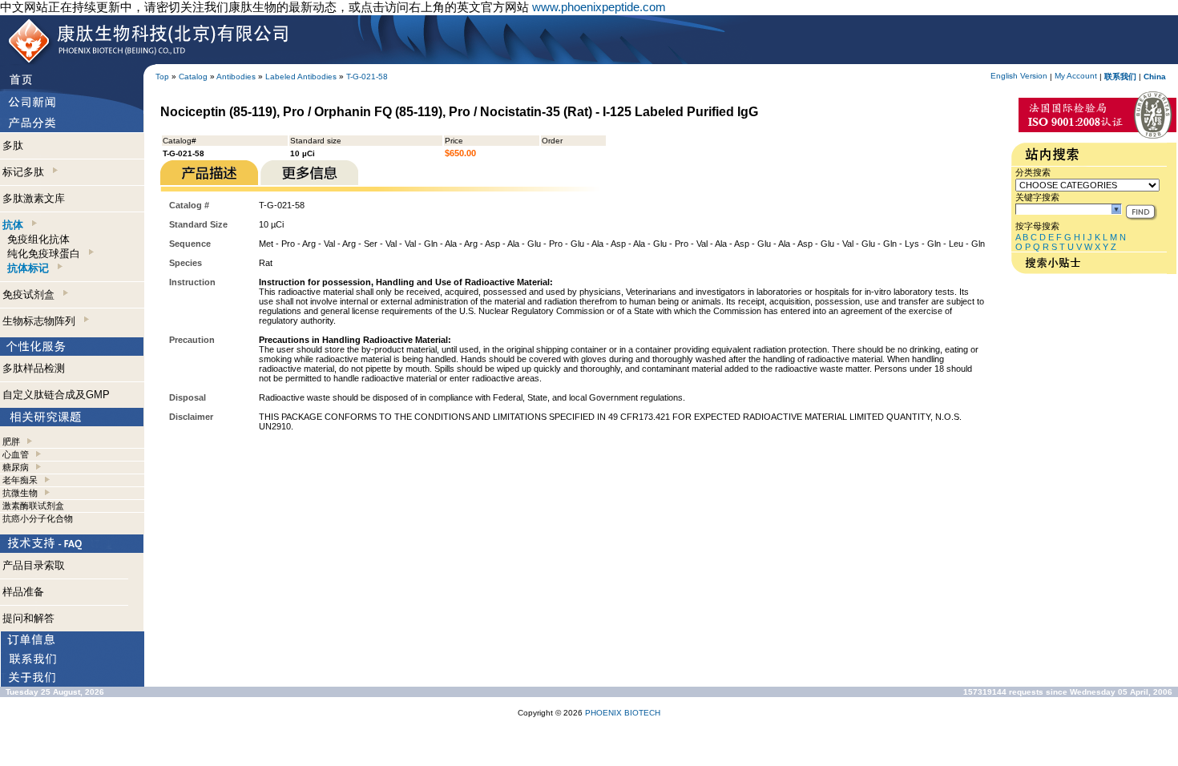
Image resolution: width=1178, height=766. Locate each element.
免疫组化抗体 (38, 239)
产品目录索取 (33, 565)
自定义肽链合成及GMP (56, 395)
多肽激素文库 (33, 198)
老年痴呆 (20, 480)
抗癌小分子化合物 (37, 518)
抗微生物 (20, 493)
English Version (1018, 75)
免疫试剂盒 (31, 294)
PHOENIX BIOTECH (622, 712)
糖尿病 (15, 467)
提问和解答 (28, 618)
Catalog (193, 76)
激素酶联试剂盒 (33, 505)
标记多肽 (26, 172)
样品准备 (23, 592)
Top (162, 76)
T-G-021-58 (367, 76)
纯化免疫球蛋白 (47, 254)
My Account (1076, 75)
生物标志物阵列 (42, 321)
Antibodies (236, 76)
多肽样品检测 (33, 368)
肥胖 (11, 441)
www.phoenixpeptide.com (599, 7)
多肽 (12, 145)
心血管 (15, 454)
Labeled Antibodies (301, 76)
